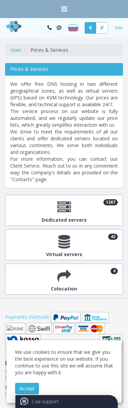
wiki (119, 27)
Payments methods (26, 317)
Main (15, 50)
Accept (26, 388)
